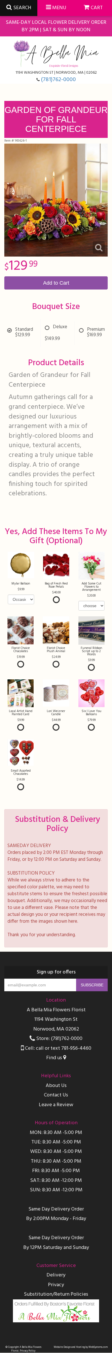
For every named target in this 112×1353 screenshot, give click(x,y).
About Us (56, 1086)
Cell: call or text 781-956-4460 (57, 1048)
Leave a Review (56, 1105)
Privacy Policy (27, 1351)
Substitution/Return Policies (56, 1294)
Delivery (56, 1275)
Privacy (56, 1285)
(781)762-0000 (58, 79)
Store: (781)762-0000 (58, 1039)
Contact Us (56, 1095)
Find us (54, 1058)
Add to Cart (56, 283)
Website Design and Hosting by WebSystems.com (81, 1347)
